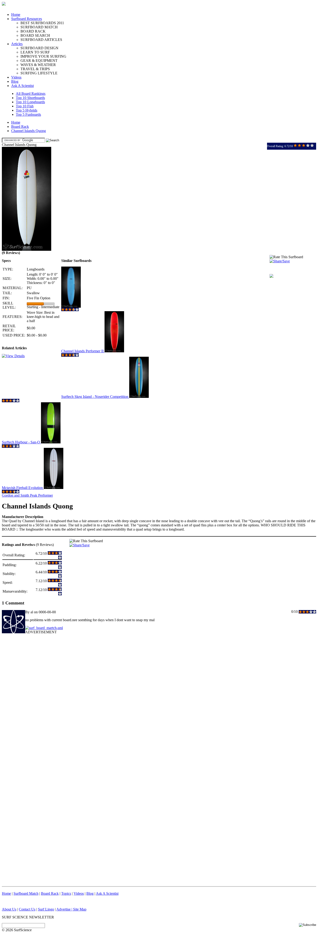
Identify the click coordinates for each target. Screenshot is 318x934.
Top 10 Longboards (30, 102)
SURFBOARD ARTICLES (41, 40)
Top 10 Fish (25, 106)
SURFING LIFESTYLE (39, 73)
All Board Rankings (30, 94)
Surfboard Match (26, 893)
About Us (9, 909)
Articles (17, 44)
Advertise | (64, 909)
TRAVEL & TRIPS (35, 69)
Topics (66, 893)
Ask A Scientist (22, 86)
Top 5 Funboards (28, 114)
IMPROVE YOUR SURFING (43, 56)
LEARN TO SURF (35, 52)
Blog (14, 81)
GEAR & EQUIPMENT (39, 61)
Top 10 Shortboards (30, 98)
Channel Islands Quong (28, 131)
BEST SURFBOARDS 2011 (42, 23)
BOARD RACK (33, 31)
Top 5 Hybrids (26, 110)
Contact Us (27, 909)
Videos (16, 77)
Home (15, 15)
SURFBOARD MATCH (39, 27)
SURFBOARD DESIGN (39, 48)
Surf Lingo (46, 909)
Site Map (79, 909)
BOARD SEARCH (35, 35)
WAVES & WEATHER (38, 65)
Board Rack (20, 127)
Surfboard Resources (26, 19)
